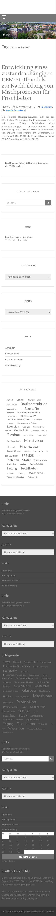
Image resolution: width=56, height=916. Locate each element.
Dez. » (12, 861)
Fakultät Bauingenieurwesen (19, 236)
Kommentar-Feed (14, 359)
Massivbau (42, 695)
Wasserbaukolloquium (15, 477)
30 (18, 852)
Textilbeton (26, 723)
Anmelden (10, 347)
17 (25, 844)
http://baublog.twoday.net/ (25, 898)
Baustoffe (9, 110)
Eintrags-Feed (12, 353)
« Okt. (5, 861)
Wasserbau (16, 728)
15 (10, 844)
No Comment (46, 107)
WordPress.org (12, 365)
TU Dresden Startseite (16, 240)
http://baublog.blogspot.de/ (21, 884)
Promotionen (19, 110)
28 (3, 852)
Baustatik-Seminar (40, 667)
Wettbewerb (32, 477)
